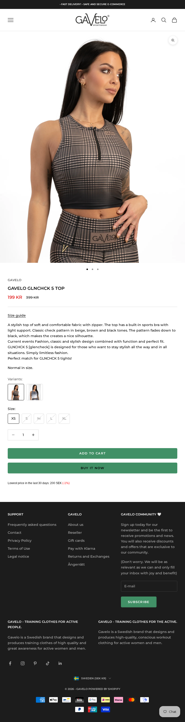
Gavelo (14, 280)
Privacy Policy (20, 540)
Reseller (75, 532)
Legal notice (18, 556)
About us (75, 524)
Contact (14, 532)
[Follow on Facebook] (10, 663)
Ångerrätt (76, 564)
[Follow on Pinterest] (35, 663)
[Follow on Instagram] (22, 663)
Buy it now (93, 468)
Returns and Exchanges (88, 556)
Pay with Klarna (81, 548)
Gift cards (76, 540)
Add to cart (92, 453)
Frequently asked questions (32, 524)
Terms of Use (19, 548)
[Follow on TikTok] (47, 663)
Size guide (17, 315)
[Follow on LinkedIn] (60, 663)
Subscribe (139, 602)
